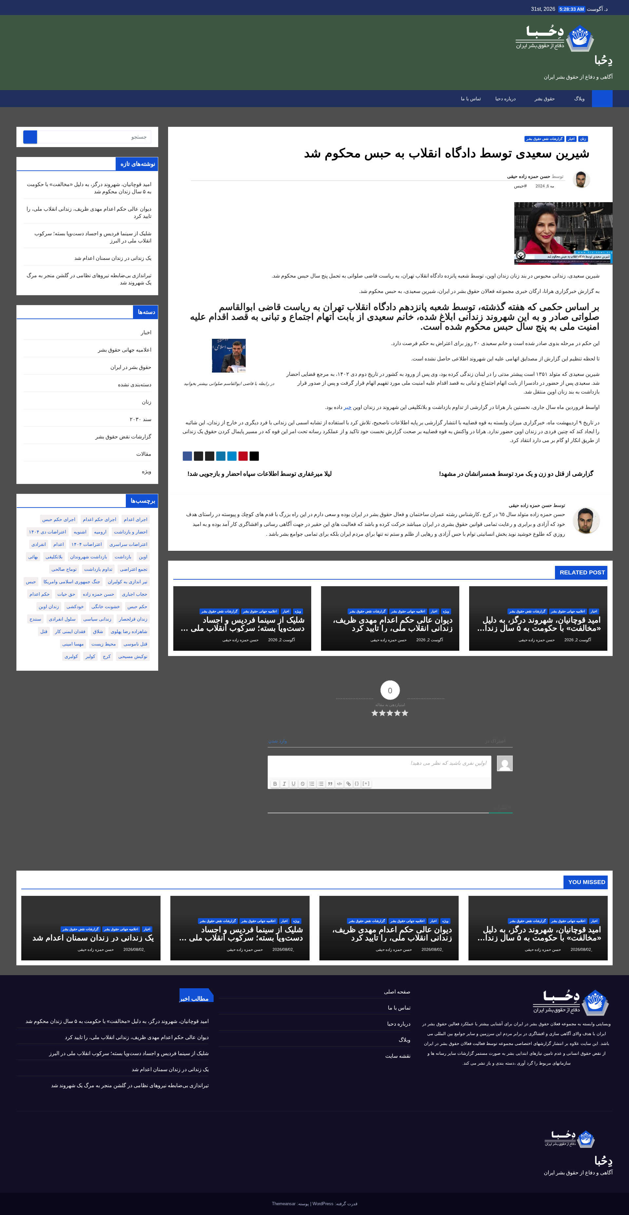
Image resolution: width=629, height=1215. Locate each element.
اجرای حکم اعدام (99, 519)
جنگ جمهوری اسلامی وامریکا (72, 581)
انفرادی (38, 544)
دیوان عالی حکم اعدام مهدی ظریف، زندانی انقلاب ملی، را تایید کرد (393, 623)
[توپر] (275, 784)
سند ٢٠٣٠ (140, 419)
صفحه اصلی (397, 991)
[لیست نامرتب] (321, 784)
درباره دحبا (505, 98)
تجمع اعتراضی (133, 569)
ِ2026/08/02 (580, 949)
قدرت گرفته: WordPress (334, 1203)
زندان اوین (49, 606)
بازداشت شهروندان (88, 556)
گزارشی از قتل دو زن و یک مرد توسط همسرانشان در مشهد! (517, 473)
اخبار (571, 139)
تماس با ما (471, 98)
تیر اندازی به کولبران (127, 581)
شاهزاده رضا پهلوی (129, 631)
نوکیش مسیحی (132, 656)
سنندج (35, 619)
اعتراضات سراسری (128, 544)
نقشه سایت (397, 1056)
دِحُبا (603, 60)
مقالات (143, 454)
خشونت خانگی (105, 606)
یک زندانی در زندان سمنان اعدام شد (112, 258)
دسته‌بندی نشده (134, 384)
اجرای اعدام (135, 519)
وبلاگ (579, 98)
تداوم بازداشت (98, 569)
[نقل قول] (330, 784)
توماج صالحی (64, 569)
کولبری (71, 656)
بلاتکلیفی (54, 556)
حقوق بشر (544, 98)
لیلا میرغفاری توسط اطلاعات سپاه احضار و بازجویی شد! (259, 473)
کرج (107, 656)
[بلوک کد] (339, 784)
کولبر (90, 656)
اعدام (58, 544)
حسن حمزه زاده (98, 594)
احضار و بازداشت (130, 531)
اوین (143, 556)
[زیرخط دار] (293, 784)
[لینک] (348, 784)
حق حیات (66, 594)
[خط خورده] (302, 784)
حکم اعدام (39, 594)
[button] (21, 98)
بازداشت (123, 556)
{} (357, 783)
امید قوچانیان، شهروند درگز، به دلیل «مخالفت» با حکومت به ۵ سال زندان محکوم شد (540, 628)
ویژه (446, 611)
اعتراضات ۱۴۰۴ (86, 544)
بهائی (33, 556)
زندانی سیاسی (97, 619)
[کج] (284, 784)
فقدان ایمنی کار (70, 631)
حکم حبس (137, 606)
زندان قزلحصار (133, 619)
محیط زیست (103, 643)
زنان (583, 139)
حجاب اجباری (134, 594)
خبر (348, 407)
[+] (366, 783)
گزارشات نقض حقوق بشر (544, 139)
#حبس (520, 185)
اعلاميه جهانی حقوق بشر (568, 611)
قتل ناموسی (135, 643)
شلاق (98, 631)
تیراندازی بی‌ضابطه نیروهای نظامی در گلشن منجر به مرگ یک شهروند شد (130, 1085)
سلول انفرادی (62, 619)
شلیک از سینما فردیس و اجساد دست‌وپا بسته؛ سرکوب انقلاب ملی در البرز (243, 628)
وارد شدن (278, 740)
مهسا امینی (73, 643)
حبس (31, 581)
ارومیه (100, 531)
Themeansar (283, 1203)
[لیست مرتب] (311, 784)
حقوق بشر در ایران (130, 367)
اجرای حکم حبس (58, 519)
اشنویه (80, 531)
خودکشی (75, 606)
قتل (44, 631)
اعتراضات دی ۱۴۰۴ (47, 531)
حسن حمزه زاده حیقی (528, 176)
